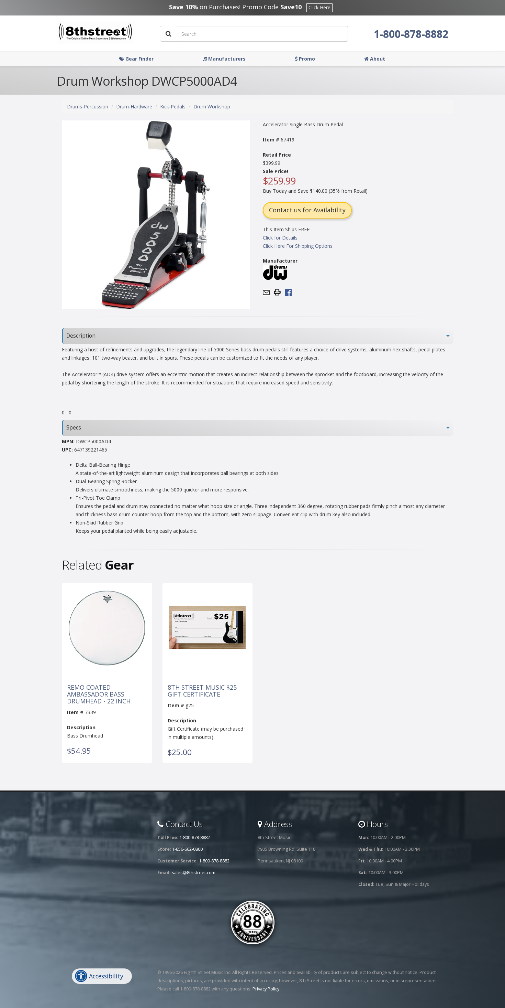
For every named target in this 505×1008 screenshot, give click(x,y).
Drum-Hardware (134, 106)
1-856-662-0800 (187, 849)
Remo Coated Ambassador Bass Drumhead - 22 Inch (99, 694)
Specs (73, 427)
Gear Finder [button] (139, 58)
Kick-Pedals (173, 106)
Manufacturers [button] (226, 58)
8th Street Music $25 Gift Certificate (202, 691)
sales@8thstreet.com (193, 873)
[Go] (168, 34)
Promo (306, 58)
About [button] (377, 58)
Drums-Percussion (87, 106)
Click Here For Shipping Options (298, 246)
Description (81, 335)
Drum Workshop (211, 106)
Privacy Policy (265, 989)
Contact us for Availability (307, 210)
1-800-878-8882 (411, 34)
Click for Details (280, 237)
